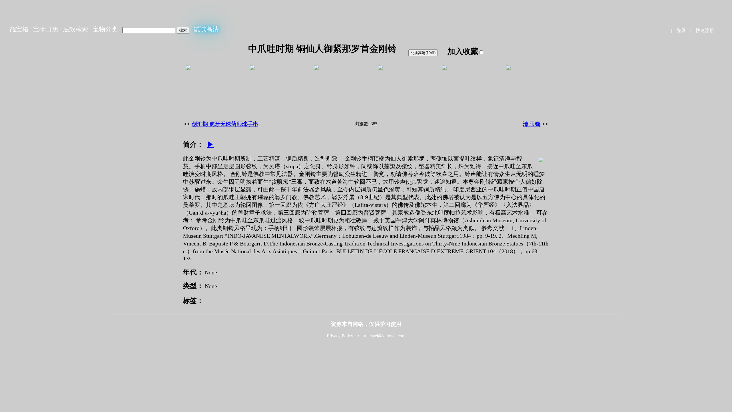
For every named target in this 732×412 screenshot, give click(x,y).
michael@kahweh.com (384, 335)
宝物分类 (105, 29)
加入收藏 (462, 51)
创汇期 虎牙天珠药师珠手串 (225, 124)
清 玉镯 (531, 124)
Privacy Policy (340, 335)
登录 (681, 30)
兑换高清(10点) (423, 53)
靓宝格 (19, 29)
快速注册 (705, 30)
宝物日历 (45, 29)
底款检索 (75, 29)
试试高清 (206, 29)
